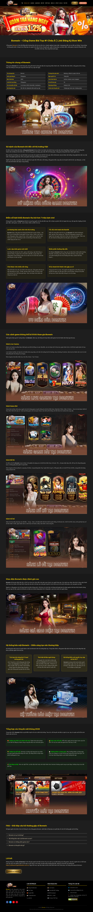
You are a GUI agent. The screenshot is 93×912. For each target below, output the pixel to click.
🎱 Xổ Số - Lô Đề (51, 895)
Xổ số (56, 3)
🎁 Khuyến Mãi (30, 893)
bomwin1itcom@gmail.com (76, 890)
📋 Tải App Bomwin (31, 895)
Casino (32, 3)
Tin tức (65, 3)
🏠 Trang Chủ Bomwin (32, 887)
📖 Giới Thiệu (30, 890)
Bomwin (43, 907)
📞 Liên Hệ (29, 898)
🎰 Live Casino (51, 887)
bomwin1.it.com (74, 887)
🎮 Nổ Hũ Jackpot (52, 893)
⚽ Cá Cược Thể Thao (53, 898)
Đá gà (61, 3)
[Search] (22, 3)
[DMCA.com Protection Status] (72, 899)
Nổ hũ (42, 3)
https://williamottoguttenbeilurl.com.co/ (17, 865)
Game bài (37, 3)
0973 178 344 (73, 892)
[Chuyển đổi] (7, 835)
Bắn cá (53, 3)
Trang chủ (26, 3)
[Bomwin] (12, 885)
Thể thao (47, 3)
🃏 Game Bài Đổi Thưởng (53, 890)
